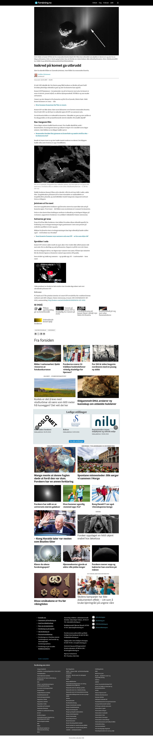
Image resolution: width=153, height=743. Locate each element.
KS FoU (39, 713)
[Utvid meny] (118, 3)
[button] (37, 427)
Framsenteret (40, 690)
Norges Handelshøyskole (72, 707)
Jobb (112, 3)
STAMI (96, 690)
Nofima (68, 698)
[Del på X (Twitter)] (38, 334)
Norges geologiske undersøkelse (74, 711)
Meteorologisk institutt (43, 721)
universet (51, 330)
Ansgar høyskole (41, 669)
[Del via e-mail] (44, 334)
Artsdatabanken (41, 673)
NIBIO (38, 725)
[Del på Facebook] (35, 334)
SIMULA (97, 679)
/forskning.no (100, 620)
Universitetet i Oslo (100, 715)
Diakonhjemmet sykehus (43, 675)
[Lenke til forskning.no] (61, 2)
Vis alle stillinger (76, 441)
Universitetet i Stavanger (101, 717)
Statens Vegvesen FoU (100, 692)
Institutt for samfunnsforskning (45, 710)
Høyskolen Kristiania (42, 708)
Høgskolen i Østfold (42, 701)
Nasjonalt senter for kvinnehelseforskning (77, 692)
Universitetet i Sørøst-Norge (102, 719)
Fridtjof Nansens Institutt (43, 692)
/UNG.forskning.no (102, 624)
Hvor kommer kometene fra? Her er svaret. (51, 105)
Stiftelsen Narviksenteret (101, 694)
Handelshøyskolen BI (42, 694)
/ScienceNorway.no (102, 627)
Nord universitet (70, 700)
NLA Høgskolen (70, 669)
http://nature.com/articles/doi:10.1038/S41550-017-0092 (66, 300)
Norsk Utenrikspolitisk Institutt (74, 723)
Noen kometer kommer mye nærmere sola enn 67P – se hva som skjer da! (62, 236)
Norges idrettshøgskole (72, 714)
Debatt (95, 3)
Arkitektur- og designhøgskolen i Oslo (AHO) (48, 671)
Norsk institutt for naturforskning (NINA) (76, 725)
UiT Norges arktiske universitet (103, 706)
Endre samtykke (43, 659)
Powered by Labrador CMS (76, 738)
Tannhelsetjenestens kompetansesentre (105, 701)
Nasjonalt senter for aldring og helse (75, 687)
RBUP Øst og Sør (99, 673)
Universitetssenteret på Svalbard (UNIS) (105, 721)
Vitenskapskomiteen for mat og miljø (104, 730)
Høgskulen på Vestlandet (43, 706)
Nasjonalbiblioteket (71, 681)
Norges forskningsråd (72, 709)
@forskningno (100, 617)
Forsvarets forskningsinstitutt (45, 688)
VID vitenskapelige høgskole (102, 728)
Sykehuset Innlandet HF (101, 699)
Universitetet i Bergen (100, 710)
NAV (38, 723)
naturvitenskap (40, 330)
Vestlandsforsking (100, 724)
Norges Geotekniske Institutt (73, 705)
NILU (38, 732)
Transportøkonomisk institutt (103, 703)
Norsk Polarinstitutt (71, 716)
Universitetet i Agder (100, 708)
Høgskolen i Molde (42, 699)
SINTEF (97, 682)
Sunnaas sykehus (99, 697)
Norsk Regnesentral (71, 718)
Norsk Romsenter (70, 720)
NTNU (67, 679)
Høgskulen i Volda (41, 703)
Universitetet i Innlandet (101, 713)
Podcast (106, 3)
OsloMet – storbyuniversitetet (73, 729)
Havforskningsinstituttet (43, 697)
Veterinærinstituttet (100, 726)
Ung (100, 3)
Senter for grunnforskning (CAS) (103, 684)
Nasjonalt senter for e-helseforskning (76, 690)
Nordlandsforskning (71, 702)
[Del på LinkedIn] (41, 334)
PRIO (96, 671)
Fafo (38, 682)
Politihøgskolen (99, 669)
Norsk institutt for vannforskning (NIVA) (76, 727)
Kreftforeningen (41, 715)
